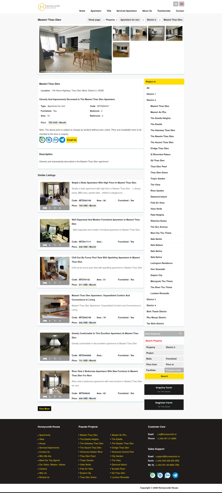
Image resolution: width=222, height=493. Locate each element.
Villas (41, 439)
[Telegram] (62, 141)
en (181, 4)
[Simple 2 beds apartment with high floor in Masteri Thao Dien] (54, 204)
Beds (149, 358)
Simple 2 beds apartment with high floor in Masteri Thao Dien (104, 182)
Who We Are (45, 456)
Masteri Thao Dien (173, 19)
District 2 (151, 19)
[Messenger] (49, 141)
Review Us (44, 477)
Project (150, 352)
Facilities (151, 370)
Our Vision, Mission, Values (52, 464)
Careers (43, 468)
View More (44, 408)
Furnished (171, 358)
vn (176, 4)
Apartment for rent (130, 19)
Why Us (43, 472)
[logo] (49, 10)
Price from (151, 364)
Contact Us (44, 451)
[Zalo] (56, 141)
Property (150, 347)
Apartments (44, 434)
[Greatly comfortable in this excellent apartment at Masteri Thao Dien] (54, 355)
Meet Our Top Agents (49, 460)
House (42, 443)
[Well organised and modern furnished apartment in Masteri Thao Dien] (54, 241)
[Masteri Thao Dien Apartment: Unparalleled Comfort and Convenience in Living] (54, 317)
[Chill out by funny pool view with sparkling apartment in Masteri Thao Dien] (54, 279)
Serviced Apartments (49, 447)
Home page (94, 19)
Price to (170, 364)
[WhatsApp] (42, 141)
